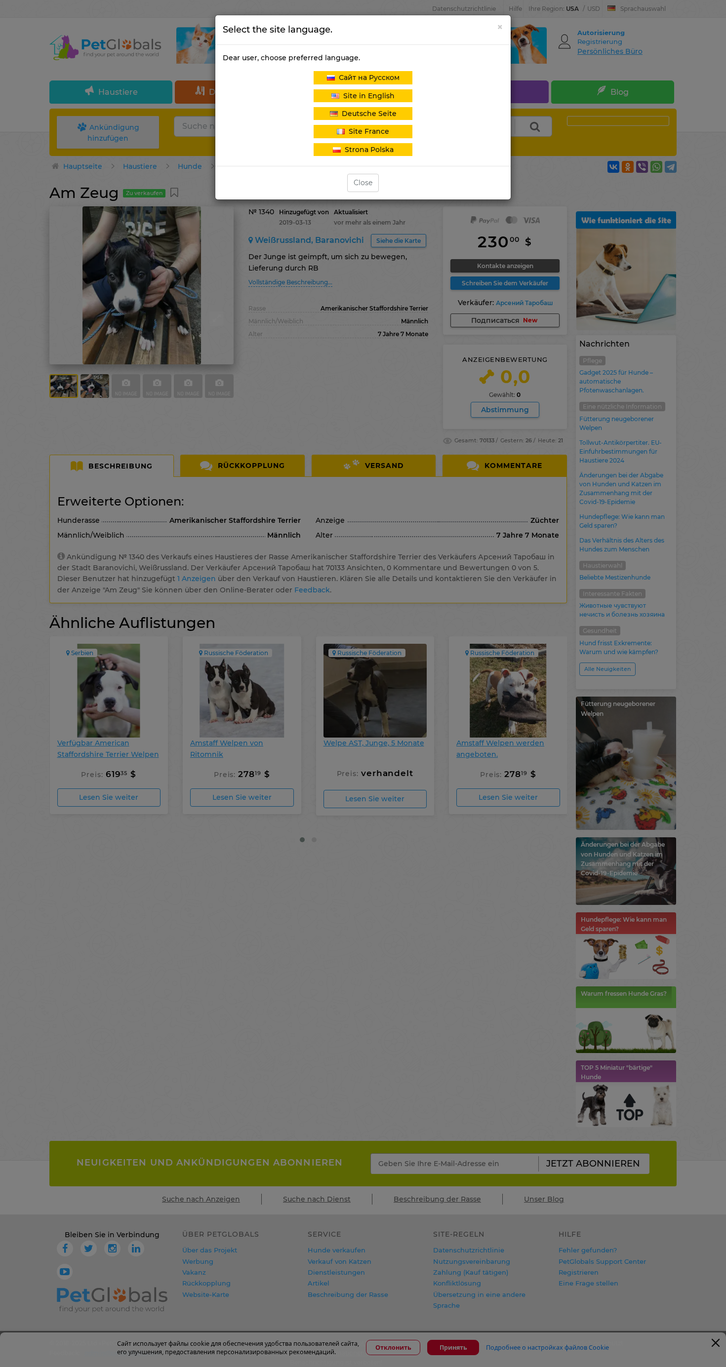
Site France (367, 131)
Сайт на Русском (367, 77)
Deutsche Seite (367, 113)
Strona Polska (367, 149)
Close (363, 182)
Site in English (367, 95)
